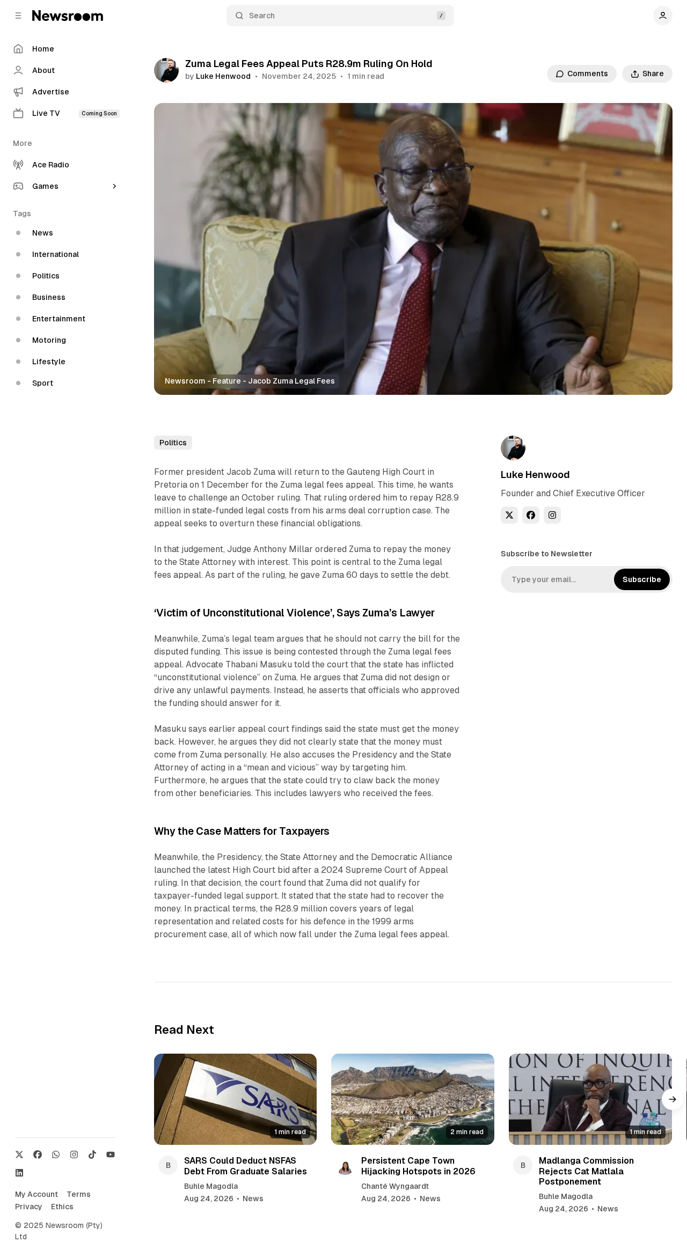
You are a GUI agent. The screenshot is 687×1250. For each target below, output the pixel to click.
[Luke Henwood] (166, 70)
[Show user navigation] (663, 15)
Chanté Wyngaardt (395, 1186)
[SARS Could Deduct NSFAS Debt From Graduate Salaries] (235, 1099)
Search (262, 15)
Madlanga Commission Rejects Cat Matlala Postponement (586, 1171)
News (253, 1198)
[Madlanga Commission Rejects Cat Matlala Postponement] (590, 1099)
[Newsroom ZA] (67, 15)
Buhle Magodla (211, 1186)
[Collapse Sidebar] (18, 15)
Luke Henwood (223, 76)
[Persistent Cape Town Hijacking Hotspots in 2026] (412, 1099)
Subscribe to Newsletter (547, 553)
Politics (173, 442)
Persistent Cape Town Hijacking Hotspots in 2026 (418, 1166)
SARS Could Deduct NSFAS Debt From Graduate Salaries (245, 1166)
